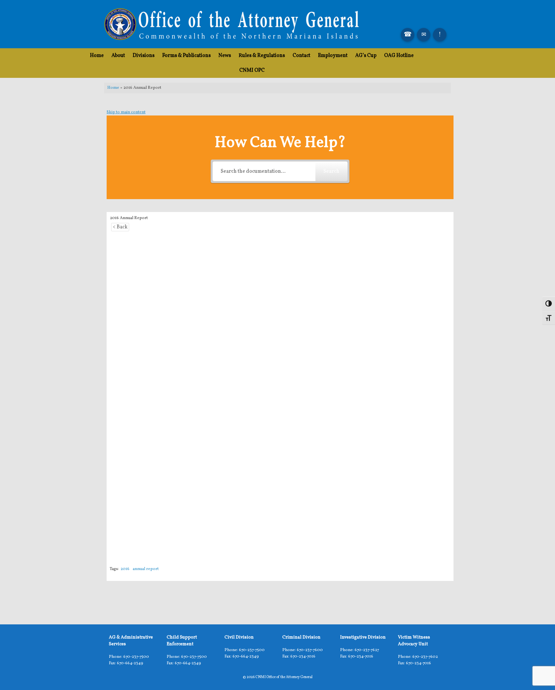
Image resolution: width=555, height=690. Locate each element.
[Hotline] (439, 34)
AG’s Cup (365, 55)
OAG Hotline (399, 55)
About (118, 55)
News (224, 55)
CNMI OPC (252, 70)
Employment (333, 55)
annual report (146, 569)
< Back (120, 227)
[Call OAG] (407, 34)
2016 (124, 569)
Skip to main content (126, 112)
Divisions (143, 55)
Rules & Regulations (262, 55)
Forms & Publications (186, 55)
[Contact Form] (423, 34)
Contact (301, 55)
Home (97, 55)
